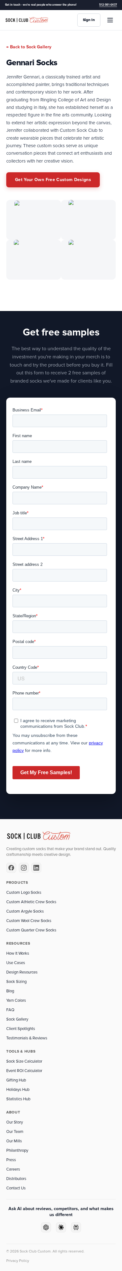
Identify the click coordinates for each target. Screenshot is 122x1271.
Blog (10, 991)
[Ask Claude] (61, 1227)
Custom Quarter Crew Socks (31, 930)
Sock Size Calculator (24, 1061)
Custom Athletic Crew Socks (31, 901)
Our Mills (14, 1141)
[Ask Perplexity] (76, 1227)
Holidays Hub (17, 1089)
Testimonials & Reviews (26, 1038)
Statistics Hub (18, 1099)
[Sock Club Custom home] (27, 20)
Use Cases (15, 962)
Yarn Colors (16, 1000)
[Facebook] (11, 868)
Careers (13, 1169)
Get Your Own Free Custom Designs (53, 179)
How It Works (17, 953)
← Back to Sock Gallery (28, 47)
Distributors (16, 1178)
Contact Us (16, 1188)
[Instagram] (24, 868)
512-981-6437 (108, 5)
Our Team (14, 1131)
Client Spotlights (20, 1028)
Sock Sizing (16, 981)
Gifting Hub (16, 1080)
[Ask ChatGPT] (46, 1227)
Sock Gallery (17, 1019)
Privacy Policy (17, 1260)
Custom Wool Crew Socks (28, 920)
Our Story (14, 1122)
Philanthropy (17, 1150)
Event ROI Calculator (24, 1070)
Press (11, 1159)
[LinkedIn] (36, 868)
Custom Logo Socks (23, 892)
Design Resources (22, 972)
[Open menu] (110, 20)
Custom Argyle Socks (25, 911)
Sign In (89, 20)
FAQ (10, 1009)
